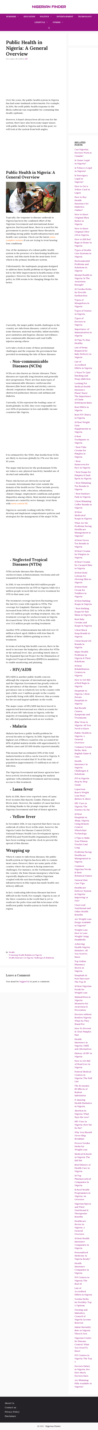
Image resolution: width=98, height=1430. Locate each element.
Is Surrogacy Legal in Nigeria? (81, 178)
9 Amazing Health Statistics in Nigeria (25, 955)
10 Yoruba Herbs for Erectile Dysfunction (83, 292)
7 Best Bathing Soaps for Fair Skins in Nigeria (83, 611)
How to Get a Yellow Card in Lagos (82, 189)
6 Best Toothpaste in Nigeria (82, 439)
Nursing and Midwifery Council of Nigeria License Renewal (83, 1316)
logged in (24, 981)
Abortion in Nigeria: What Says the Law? (82, 1114)
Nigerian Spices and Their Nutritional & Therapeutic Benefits (83, 1210)
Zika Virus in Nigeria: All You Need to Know (83, 725)
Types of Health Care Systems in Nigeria (83, 253)
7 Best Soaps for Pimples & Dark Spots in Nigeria (83, 475)
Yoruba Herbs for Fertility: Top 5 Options (83, 1302)
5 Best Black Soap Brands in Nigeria (82, 633)
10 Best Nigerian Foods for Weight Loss (83, 989)
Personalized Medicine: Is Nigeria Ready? (82, 1255)
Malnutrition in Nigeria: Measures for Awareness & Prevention (82, 1003)
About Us (9, 1403)
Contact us (10, 1407)
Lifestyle (40, 22)
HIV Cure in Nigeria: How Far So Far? (83, 1124)
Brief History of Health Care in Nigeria (82, 1168)
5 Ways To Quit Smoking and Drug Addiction (82, 375)
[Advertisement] (33, 81)
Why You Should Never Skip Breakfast (83, 1135)
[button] (49, 28)
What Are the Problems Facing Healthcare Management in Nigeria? (83, 529)
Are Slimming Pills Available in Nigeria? (83, 1383)
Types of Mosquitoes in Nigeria (82, 303)
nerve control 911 (19, 503)
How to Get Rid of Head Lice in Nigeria (82, 1064)
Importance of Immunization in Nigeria (83, 332)
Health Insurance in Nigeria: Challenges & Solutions (31, 958)
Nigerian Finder (49, 7)
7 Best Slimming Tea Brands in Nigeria (83, 486)
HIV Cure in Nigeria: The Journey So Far (82, 806)
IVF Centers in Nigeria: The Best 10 (82, 1280)
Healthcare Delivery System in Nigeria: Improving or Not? (83, 894)
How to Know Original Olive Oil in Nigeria (82, 231)
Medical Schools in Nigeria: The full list (83, 1157)
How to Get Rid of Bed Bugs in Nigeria (82, 683)
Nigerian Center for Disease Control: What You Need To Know (83, 1344)
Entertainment (65, 16)
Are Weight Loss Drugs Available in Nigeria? (83, 922)
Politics (44, 16)
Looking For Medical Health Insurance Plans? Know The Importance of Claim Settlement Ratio (83, 393)
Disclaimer (10, 1416)
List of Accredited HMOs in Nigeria (83, 364)
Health (12, 952)
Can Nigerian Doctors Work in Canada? (83, 152)
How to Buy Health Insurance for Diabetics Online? (82, 203)
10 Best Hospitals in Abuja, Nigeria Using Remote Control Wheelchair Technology (82, 824)
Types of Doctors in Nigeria (80, 321)
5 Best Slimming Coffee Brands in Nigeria (83, 504)
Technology (85, 16)
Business (11, 16)
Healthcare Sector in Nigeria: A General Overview (80, 1227)
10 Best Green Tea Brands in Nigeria (82, 543)
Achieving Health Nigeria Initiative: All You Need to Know (82, 950)
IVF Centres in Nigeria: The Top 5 (83, 1358)
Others (56, 22)
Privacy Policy (12, 1411)
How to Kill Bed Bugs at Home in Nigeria (83, 242)
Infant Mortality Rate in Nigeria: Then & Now (83, 1330)
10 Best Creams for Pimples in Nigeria (82, 554)
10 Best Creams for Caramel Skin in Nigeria (83, 565)
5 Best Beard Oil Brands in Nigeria (83, 644)
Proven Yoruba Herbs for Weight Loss (82, 1146)
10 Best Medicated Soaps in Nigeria (83, 515)
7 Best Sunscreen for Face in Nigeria (82, 464)
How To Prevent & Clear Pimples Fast (83, 1031)
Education (29, 16)
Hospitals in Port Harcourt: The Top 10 (82, 978)
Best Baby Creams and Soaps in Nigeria (83, 622)
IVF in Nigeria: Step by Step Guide (82, 781)
